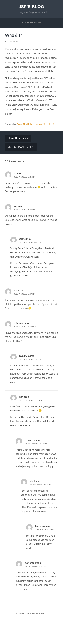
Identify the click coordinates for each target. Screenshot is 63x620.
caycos (18, 173)
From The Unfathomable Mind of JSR (35, 124)
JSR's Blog (31, 6)
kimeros (18, 290)
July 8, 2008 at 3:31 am (45, 529)
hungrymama (26, 355)
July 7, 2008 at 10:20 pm (30, 242)
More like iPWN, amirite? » (21, 147)
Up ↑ (44, 613)
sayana (18, 206)
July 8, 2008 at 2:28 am (35, 566)
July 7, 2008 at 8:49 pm (24, 294)
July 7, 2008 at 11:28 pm (30, 359)
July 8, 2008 (11, 41)
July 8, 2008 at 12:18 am (30, 400)
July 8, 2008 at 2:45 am (40, 484)
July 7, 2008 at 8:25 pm (24, 177)
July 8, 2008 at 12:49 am (36, 443)
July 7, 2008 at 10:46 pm (25, 326)
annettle (24, 396)
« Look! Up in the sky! (18, 138)
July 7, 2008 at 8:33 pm (24, 209)
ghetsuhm (25, 238)
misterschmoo (22, 322)
